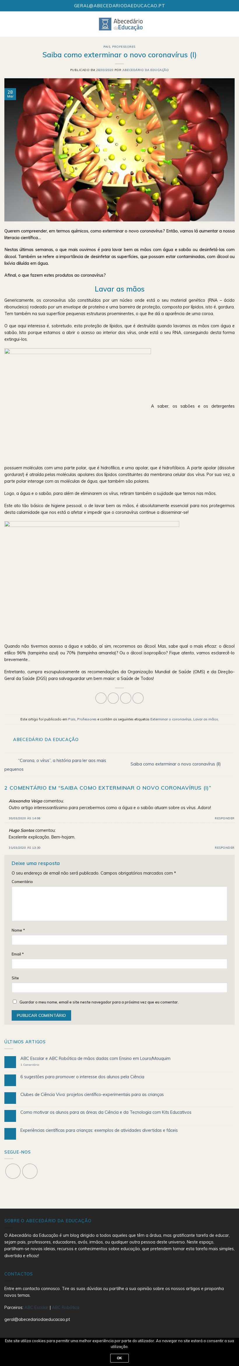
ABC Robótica (65, 1307)
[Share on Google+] (138, 698)
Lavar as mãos (205, 719)
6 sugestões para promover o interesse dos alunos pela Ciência (82, 1076)
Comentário (22, 881)
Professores (124, 47)
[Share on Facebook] (101, 698)
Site (15, 978)
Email (18, 954)
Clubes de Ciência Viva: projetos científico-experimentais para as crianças (92, 1094)
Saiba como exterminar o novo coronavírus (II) (176, 764)
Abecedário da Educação (145, 70)
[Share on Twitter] (113, 698)
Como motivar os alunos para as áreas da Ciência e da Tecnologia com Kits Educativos (105, 1112)
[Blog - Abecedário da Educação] (121, 24)
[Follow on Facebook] (13, 1171)
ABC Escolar (37, 1307)
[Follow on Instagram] (30, 1171)
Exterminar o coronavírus (170, 719)
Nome (18, 930)
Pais (106, 47)
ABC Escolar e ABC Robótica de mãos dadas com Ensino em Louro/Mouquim (95, 1058)
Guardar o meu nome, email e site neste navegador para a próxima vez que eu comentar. (99, 1002)
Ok (119, 1358)
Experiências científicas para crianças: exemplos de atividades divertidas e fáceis (99, 1130)
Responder (225, 818)
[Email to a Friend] (125, 698)
